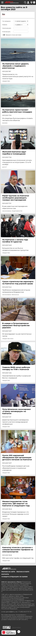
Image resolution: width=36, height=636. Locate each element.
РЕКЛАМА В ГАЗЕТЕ (22, 571)
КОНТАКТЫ (5, 574)
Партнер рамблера (16, 627)
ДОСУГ (4, 167)
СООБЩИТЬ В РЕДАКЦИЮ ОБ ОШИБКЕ (14, 576)
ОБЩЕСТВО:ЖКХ (7, 338)
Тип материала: (6, 21)
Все (3, 14)
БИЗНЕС (5, 123)
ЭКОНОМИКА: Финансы (10, 294)
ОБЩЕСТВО (6, 81)
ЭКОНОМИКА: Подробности (12, 211)
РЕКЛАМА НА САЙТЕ (8, 571)
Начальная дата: (6, 28)
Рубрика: (4, 24)
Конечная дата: (6, 31)
